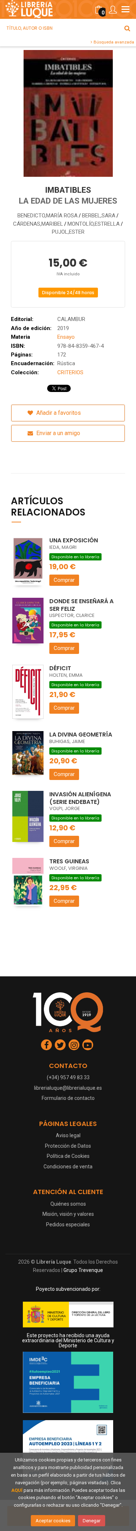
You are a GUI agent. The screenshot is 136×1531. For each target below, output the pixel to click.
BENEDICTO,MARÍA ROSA (47, 215)
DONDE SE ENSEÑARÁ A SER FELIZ (81, 605)
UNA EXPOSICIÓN (73, 540)
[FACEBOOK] (46, 1044)
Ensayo (66, 337)
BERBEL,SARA (98, 215)
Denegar (91, 1520)
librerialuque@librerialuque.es (68, 1088)
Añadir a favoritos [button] (58, 412)
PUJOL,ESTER (68, 232)
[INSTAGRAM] (74, 1044)
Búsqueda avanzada (113, 42)
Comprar (64, 580)
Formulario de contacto (68, 1098)
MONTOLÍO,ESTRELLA (93, 224)
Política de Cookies (68, 1156)
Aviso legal (68, 1135)
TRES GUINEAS (69, 861)
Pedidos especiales (68, 1224)
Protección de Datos (68, 1146)
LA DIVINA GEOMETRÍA (80, 734)
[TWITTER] (60, 1044)
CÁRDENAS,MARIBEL (38, 224)
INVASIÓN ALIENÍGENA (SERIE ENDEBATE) (80, 798)
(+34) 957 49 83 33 (68, 1077)
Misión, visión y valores (68, 1214)
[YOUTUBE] (87, 1044)
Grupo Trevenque (83, 1270)
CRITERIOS (70, 372)
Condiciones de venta (68, 1166)
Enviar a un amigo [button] (57, 433)
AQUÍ (16, 1490)
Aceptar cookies (53, 1520)
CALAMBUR (71, 319)
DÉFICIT (60, 668)
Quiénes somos (68, 1204)
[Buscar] (127, 28)
